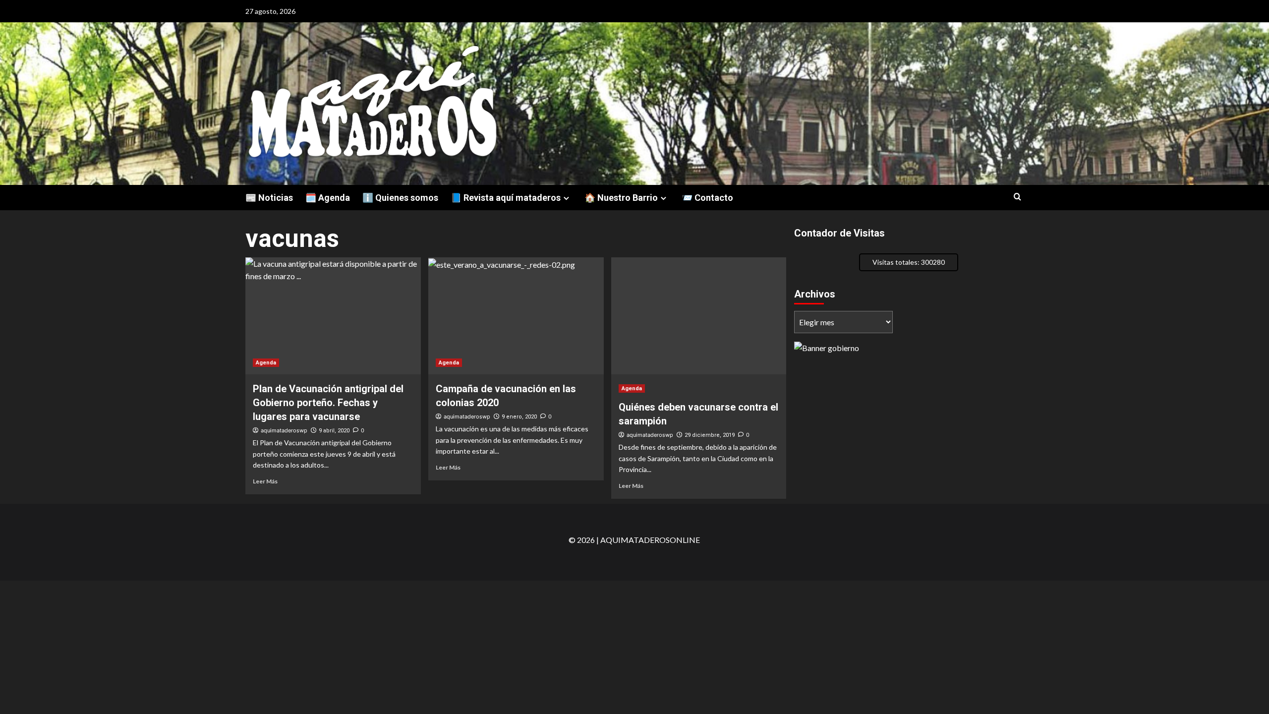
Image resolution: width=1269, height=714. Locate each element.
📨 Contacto (707, 197)
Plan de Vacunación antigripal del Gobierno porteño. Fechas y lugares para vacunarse (328, 402)
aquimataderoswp (284, 430)
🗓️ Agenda (327, 197)
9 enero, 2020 (519, 417)
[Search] (1017, 197)
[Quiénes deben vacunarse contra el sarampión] (699, 315)
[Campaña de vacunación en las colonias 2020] (516, 315)
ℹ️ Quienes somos (400, 197)
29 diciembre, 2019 (710, 435)
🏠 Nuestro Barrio (621, 197)
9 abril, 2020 (334, 430)
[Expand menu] (566, 198)
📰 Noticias (269, 197)
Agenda (266, 362)
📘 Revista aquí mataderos (506, 197)
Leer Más (265, 481)
